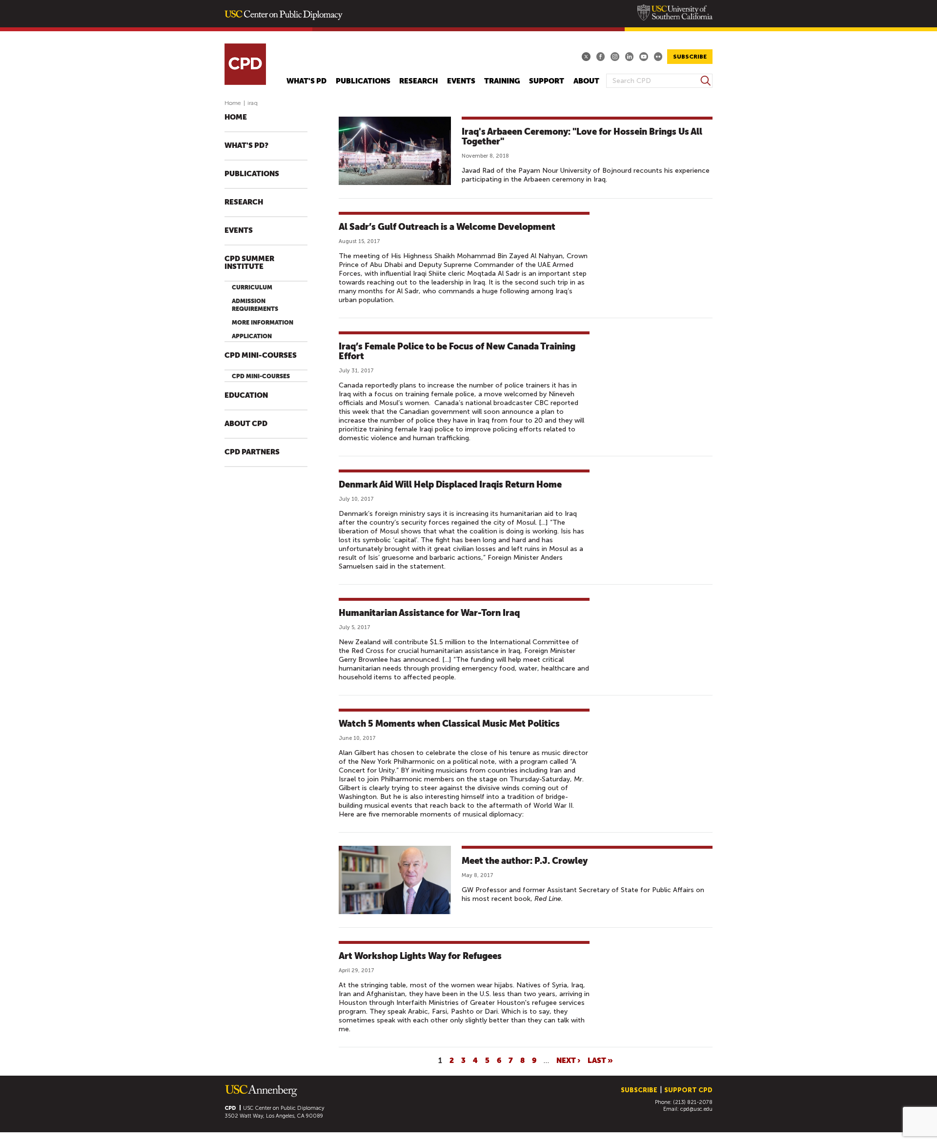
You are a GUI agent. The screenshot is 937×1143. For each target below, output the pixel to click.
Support (546, 81)
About (586, 81)
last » (600, 1060)
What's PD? (246, 146)
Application (252, 336)
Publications (363, 81)
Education (246, 395)
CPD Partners (252, 452)
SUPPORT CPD (688, 1090)
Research (418, 81)
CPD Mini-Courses (260, 355)
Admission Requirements (255, 305)
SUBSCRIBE (690, 56)
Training (502, 81)
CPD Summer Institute (249, 263)
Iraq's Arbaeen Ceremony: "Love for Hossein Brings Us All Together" (582, 136)
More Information (262, 322)
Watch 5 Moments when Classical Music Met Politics (449, 723)
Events (461, 81)
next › (568, 1060)
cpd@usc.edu (696, 1109)
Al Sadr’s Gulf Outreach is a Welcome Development (447, 227)
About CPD (245, 424)
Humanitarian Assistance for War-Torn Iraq (429, 613)
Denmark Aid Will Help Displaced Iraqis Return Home (450, 484)
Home (232, 103)
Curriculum (252, 287)
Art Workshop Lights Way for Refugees (420, 956)
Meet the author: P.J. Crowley (525, 861)
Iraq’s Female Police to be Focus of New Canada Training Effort (457, 351)
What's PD (306, 81)
